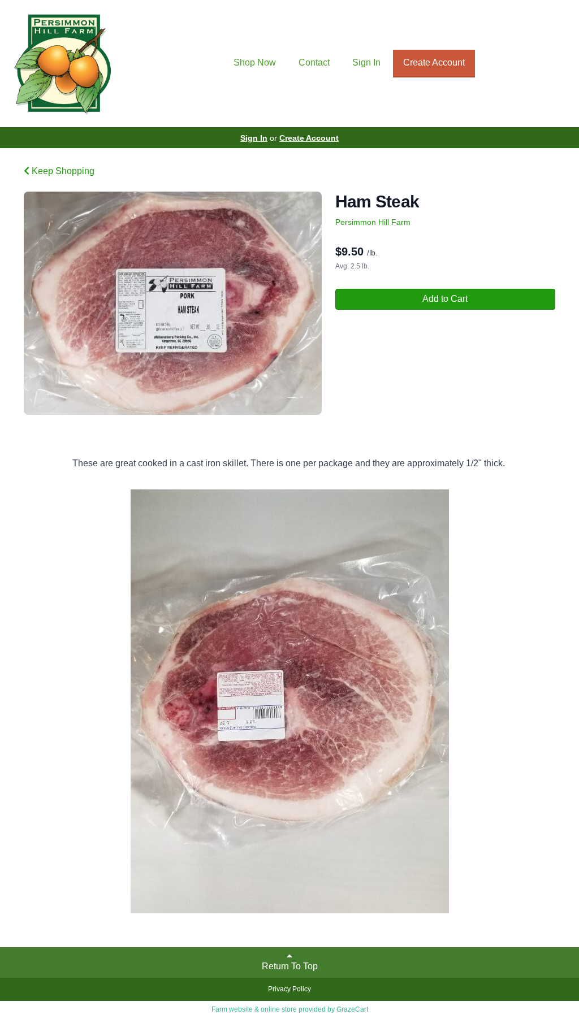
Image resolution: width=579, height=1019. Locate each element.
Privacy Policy (289, 989)
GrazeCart (352, 1009)
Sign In (366, 62)
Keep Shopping (61, 171)
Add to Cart (445, 298)
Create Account (434, 62)
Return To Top (290, 966)
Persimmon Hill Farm (373, 222)
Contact (314, 62)
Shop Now (255, 62)
